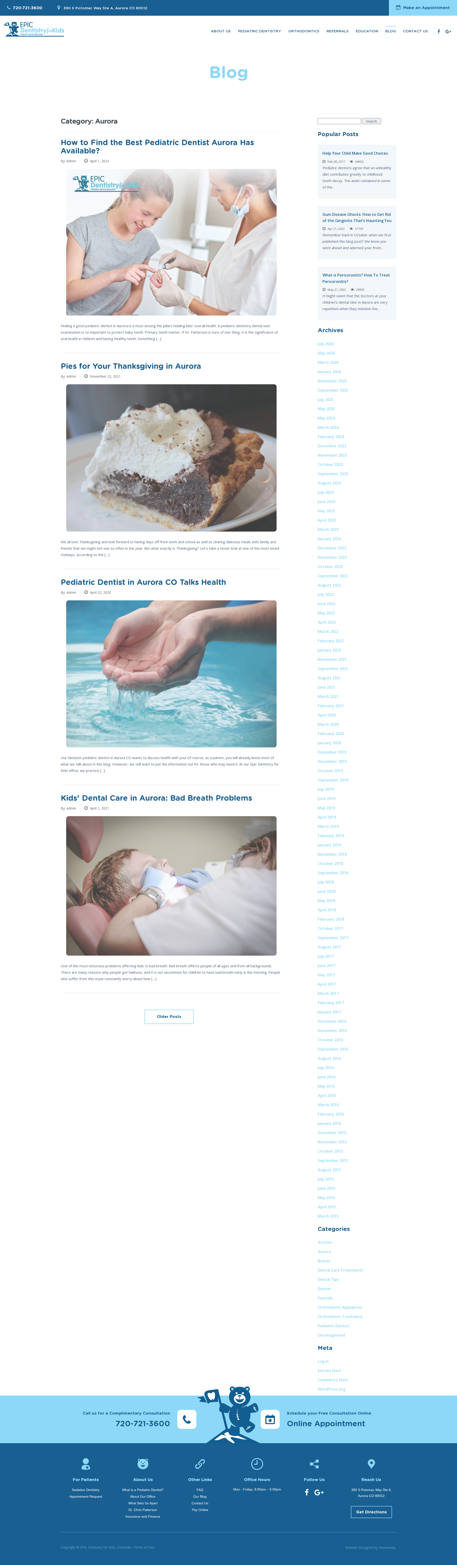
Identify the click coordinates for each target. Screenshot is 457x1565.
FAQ (200, 1490)
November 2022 (332, 557)
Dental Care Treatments (340, 1270)
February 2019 (331, 835)
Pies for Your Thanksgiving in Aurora (131, 366)
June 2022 (326, 603)
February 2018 (331, 919)
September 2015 (333, 1160)
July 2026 (326, 343)
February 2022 (331, 640)
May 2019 (326, 807)
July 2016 (326, 1067)
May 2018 (326, 900)
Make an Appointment (426, 8)
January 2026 (329, 371)
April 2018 (327, 910)
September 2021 (333, 668)
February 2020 (331, 733)
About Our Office (142, 1496)
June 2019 (326, 798)
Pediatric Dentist (333, 1325)
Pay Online (200, 1510)
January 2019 (329, 845)
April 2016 (327, 1095)
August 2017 (329, 947)
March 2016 (328, 1104)
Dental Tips (328, 1279)
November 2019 (332, 761)
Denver (324, 1288)
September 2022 (333, 575)
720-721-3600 (27, 8)
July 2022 (326, 594)
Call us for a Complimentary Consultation (126, 1419)
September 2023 (333, 473)
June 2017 (326, 965)
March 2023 (328, 529)
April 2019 (327, 817)
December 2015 (332, 1132)
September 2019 (333, 780)
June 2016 (326, 1077)
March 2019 (328, 826)
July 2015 (326, 1179)
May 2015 (326, 1197)
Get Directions (371, 1512)
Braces (324, 1261)
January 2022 (329, 650)
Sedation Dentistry (85, 1490)
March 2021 (328, 696)
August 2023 (329, 483)
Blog (390, 31)
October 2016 (330, 1039)
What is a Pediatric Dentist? (143, 1490)
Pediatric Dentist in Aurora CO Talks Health (143, 582)
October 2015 (330, 1151)
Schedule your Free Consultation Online (329, 1419)
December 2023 (332, 446)
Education (367, 31)
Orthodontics (303, 31)
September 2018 (333, 872)
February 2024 (331, 436)
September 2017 (333, 937)
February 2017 (331, 1002)
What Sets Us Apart (143, 1503)
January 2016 (329, 1123)
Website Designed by (370, 1547)
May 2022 (326, 613)
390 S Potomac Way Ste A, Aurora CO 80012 (104, 8)
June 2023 (326, 501)
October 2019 (330, 770)
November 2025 (332, 381)
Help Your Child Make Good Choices (355, 153)
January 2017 (329, 1012)
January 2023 (329, 538)
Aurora (324, 1251)
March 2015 (328, 1216)
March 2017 (328, 993)
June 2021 (326, 687)
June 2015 (326, 1188)
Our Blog (200, 1496)
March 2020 (328, 724)
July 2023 (326, 492)
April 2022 (327, 622)
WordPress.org (331, 1389)
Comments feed (333, 1379)
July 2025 (326, 399)
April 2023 (327, 520)
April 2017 (327, 984)
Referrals (338, 31)
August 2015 (329, 1169)
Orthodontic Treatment (340, 1316)
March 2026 (328, 362)
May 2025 (326, 408)
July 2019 (326, 789)
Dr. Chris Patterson (143, 1510)
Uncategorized (331, 1335)
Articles (325, 1242)
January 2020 (329, 742)
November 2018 (332, 854)
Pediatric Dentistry (259, 31)
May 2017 (326, 975)
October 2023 (330, 464)
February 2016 (331, 1114)
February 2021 (331, 705)
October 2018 (330, 863)
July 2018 (326, 882)
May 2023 (326, 510)
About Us (221, 31)
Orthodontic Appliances (340, 1307)
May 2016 (326, 1086)
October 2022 (330, 566)
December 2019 (332, 752)
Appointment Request (86, 1496)
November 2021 (332, 659)
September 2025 (333, 390)
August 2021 (329, 678)
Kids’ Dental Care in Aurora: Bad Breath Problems (156, 798)
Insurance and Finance (142, 1516)
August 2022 (329, 585)
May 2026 (326, 353)
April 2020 (327, 715)
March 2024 (328, 427)
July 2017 (326, 956)
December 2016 (332, 1021)
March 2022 (328, 631)
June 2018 (326, 891)
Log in (323, 1361)
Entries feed (329, 1370)
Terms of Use (143, 1547)
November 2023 (332, 455)
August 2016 (329, 1058)
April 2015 (327, 1207)
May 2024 (326, 418)
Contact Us (415, 31)
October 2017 (330, 928)
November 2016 (332, 1030)
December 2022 (332, 548)
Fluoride (325, 1298)
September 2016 (333, 1049)
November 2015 (332, 1142)
